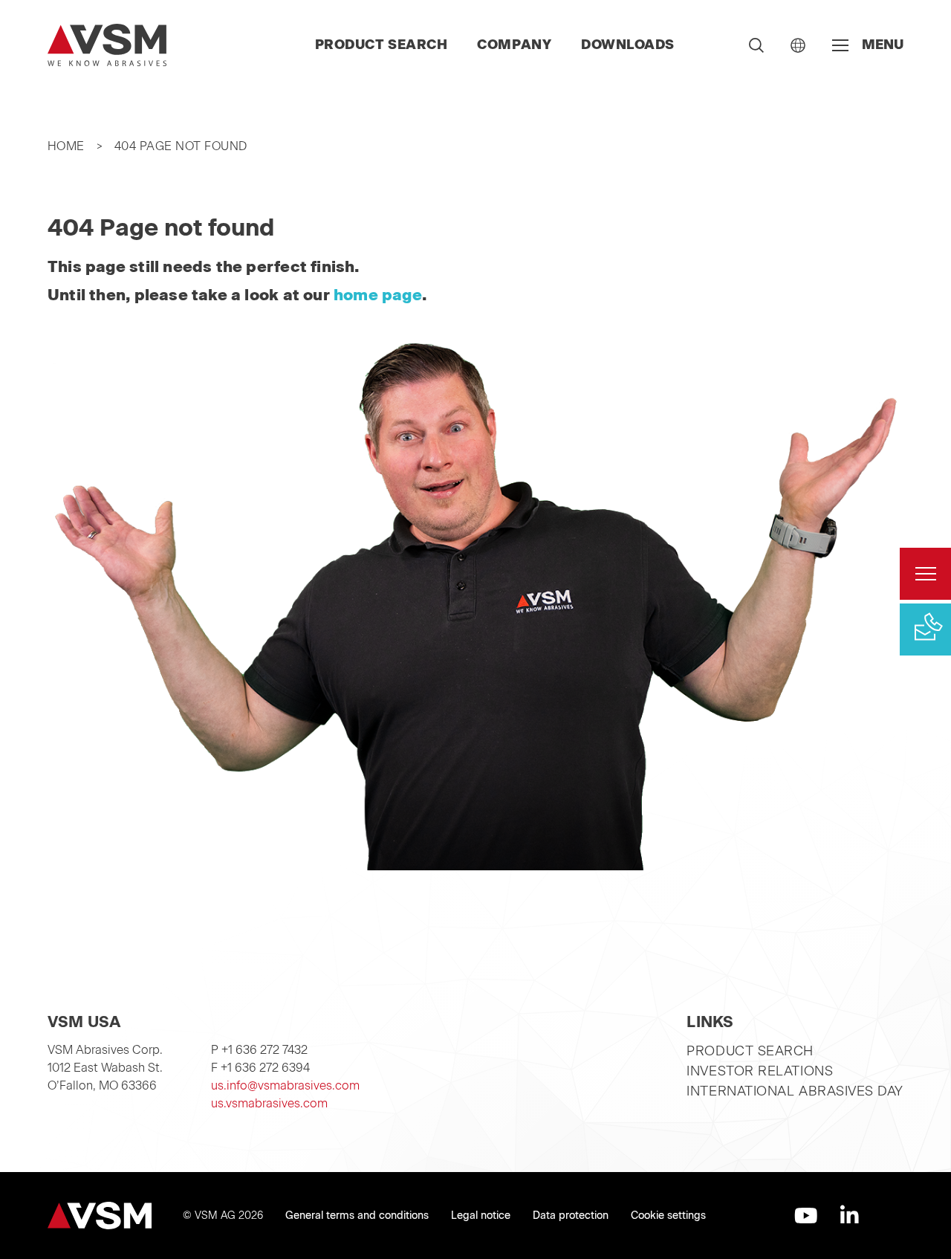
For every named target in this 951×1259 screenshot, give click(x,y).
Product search (381, 44)
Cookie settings (668, 1215)
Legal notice (480, 1215)
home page (378, 294)
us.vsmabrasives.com (269, 1103)
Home (66, 146)
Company (514, 44)
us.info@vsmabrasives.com (285, 1085)
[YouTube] (806, 1215)
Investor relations (760, 1071)
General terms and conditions (357, 1215)
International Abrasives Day (795, 1091)
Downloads (628, 44)
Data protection (570, 1215)
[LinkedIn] (849, 1215)
